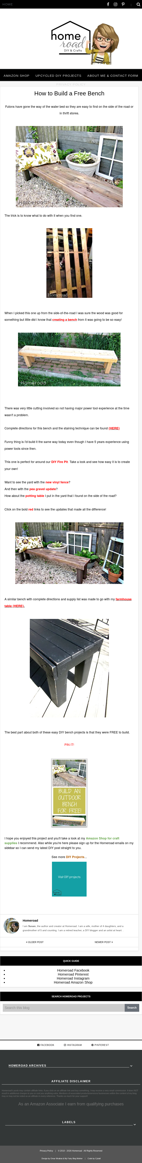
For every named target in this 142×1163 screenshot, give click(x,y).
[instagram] (115, 4)
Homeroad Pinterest (73, 974)
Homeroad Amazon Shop (73, 982)
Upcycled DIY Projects (59, 75)
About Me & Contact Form (112, 75)
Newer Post (103, 942)
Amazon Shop (17, 75)
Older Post (35, 942)
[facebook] (108, 4)
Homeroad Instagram (73, 978)
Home (7, 4)
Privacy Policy (71, 84)
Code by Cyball (94, 1158)
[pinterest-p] (123, 4)
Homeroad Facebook (73, 970)
